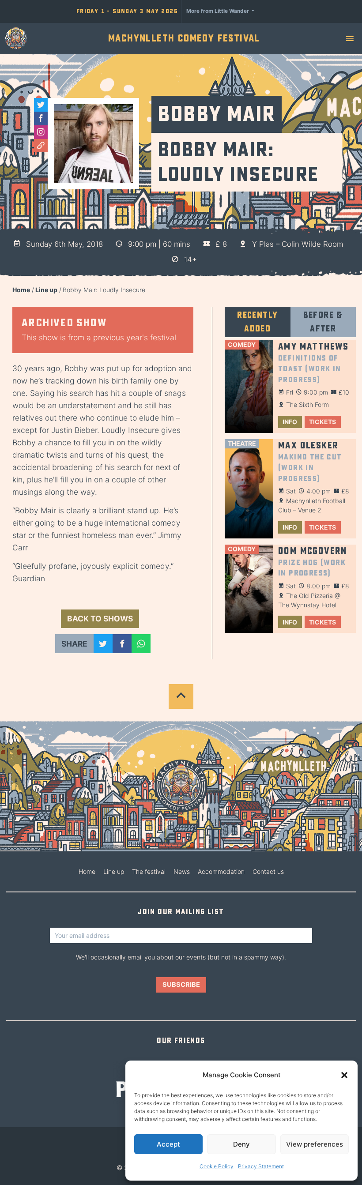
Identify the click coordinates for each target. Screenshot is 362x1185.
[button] (344, 1075)
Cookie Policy (217, 1166)
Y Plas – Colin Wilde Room (297, 244)
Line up (46, 289)
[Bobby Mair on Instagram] (41, 132)
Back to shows (100, 618)
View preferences (314, 1144)
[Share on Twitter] (103, 643)
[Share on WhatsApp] (141, 643)
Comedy (242, 344)
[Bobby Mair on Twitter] (41, 105)
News (181, 871)
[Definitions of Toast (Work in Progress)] (249, 386)
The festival (149, 871)
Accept (168, 1144)
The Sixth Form (307, 404)
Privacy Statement (261, 1166)
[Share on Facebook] (122, 643)
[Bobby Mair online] (41, 146)
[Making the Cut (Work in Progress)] (249, 488)
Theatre (242, 443)
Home (21, 289)
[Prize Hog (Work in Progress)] (249, 589)
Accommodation (221, 871)
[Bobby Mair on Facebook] (41, 118)
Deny (241, 1144)
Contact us (268, 871)
